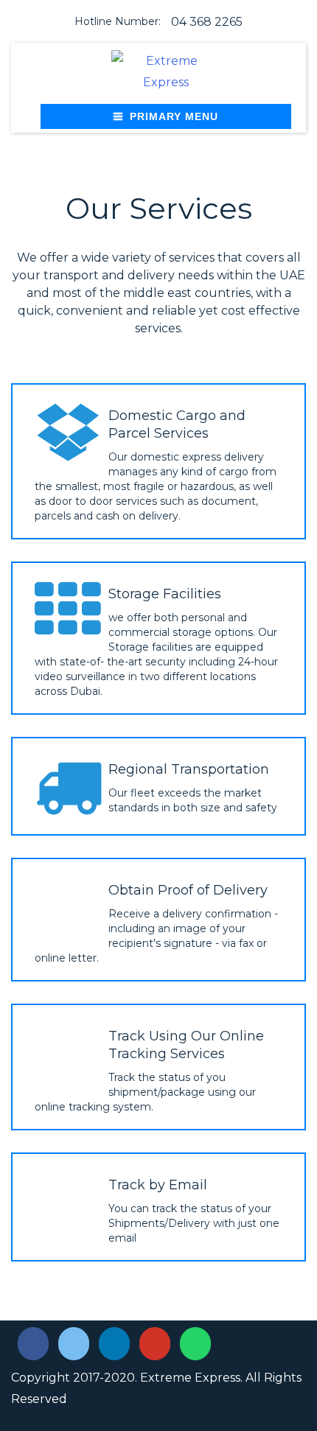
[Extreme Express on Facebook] (33, 1344)
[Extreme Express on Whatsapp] (196, 1344)
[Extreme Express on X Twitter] (74, 1344)
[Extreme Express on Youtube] (155, 1344)
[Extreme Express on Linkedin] (114, 1344)
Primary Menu (174, 116)
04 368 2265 (207, 22)
